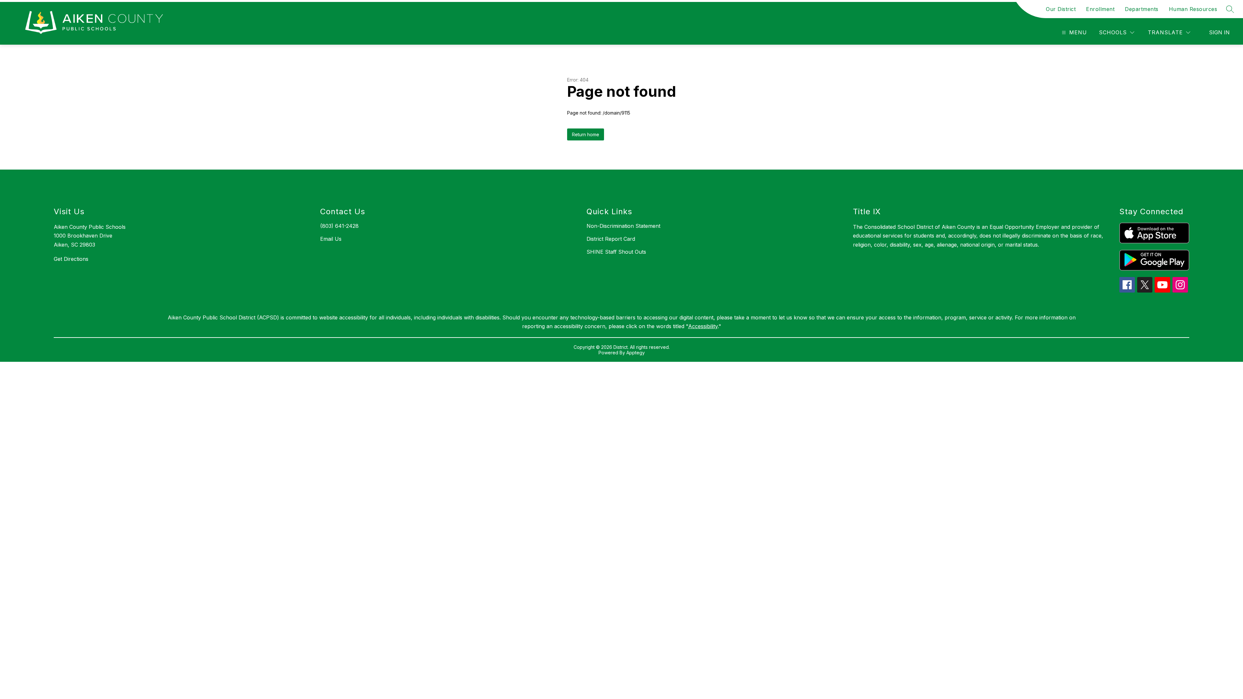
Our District (1061, 9)
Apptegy (635, 352)
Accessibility (703, 326)
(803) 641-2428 (339, 226)
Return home (585, 134)
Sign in (1219, 32)
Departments (1142, 9)
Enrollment (1100, 9)
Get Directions (71, 259)
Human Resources (1193, 9)
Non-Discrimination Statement (623, 226)
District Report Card (611, 239)
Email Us (331, 239)
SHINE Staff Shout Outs (616, 252)
